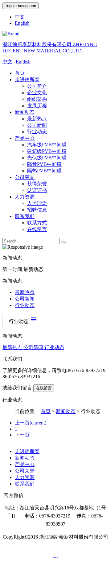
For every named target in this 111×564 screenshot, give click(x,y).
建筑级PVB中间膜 (47, 151)
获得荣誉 (37, 183)
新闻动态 (25, 112)
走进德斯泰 (27, 79)
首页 (20, 73)
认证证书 (37, 190)
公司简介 (37, 86)
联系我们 (25, 216)
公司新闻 (37, 125)
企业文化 (37, 92)
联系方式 (37, 222)
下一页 (22, 434)
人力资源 (25, 196)
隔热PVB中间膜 (44, 170)
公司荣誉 (25, 177)
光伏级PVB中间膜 (47, 157)
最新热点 (37, 118)
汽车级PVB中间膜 (47, 144)
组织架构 (37, 99)
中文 (20, 17)
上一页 (30, 422)
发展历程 (37, 105)
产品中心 (25, 138)
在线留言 (37, 229)
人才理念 (37, 203)
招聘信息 (37, 209)
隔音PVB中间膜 (44, 164)
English (22, 23)
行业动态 (37, 131)
